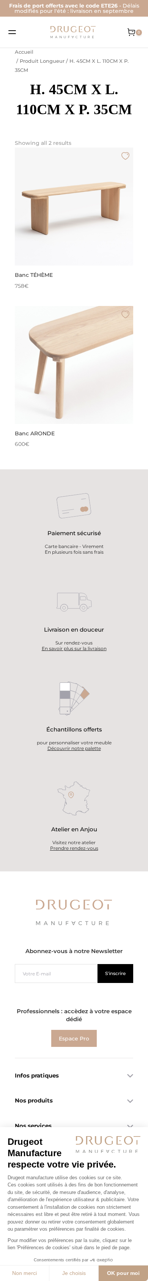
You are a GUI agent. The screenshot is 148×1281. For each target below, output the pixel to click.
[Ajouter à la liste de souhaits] (125, 156)
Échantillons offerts (74, 729)
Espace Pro (74, 1038)
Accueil (24, 52)
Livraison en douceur (74, 629)
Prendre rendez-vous (74, 848)
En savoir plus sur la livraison (74, 648)
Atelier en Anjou (74, 829)
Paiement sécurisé (74, 533)
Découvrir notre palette (74, 748)
